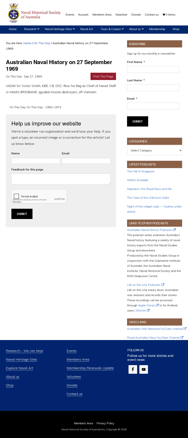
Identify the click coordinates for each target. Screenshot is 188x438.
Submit (22, 214)
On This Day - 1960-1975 (44, 107)
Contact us (74, 394)
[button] (179, 12)
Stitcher (140, 310)
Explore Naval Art (19, 368)
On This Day (17, 107)
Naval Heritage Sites (21, 359)
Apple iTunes (146, 305)
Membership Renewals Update (90, 368)
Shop (10, 385)
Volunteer (74, 376)
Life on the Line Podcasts (143, 285)
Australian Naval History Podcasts (149, 230)
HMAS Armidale (137, 180)
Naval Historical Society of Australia (34, 13)
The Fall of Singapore (140, 171)
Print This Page (103, 76)
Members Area (78, 359)
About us (12, 376)
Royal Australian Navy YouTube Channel (153, 337)
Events (72, 351)
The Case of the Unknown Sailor (148, 197)
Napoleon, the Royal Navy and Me (149, 189)
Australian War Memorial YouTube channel (154, 329)
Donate (72, 385)
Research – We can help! (24, 351)
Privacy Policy (105, 423)
